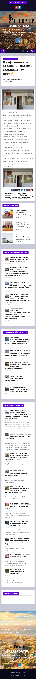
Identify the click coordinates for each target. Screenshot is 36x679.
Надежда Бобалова (15, 79)
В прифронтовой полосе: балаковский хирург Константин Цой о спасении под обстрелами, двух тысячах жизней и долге (18, 414)
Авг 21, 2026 (20, 227)
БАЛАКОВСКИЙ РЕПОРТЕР (10, 59)
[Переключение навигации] (23, 51)
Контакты (23, 672)
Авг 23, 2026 (20, 215)
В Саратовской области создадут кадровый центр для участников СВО (20, 259)
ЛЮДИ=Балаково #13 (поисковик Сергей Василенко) (17, 571)
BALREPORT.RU (18, 26)
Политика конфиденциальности (18, 675)
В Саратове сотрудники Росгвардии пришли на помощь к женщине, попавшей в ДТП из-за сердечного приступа (18, 298)
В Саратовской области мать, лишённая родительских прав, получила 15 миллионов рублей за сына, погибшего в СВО (17, 271)
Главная (12, 672)
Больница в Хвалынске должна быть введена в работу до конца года (19, 389)
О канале (17, 672)
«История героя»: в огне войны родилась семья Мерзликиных (19, 523)
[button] (27, 51)
